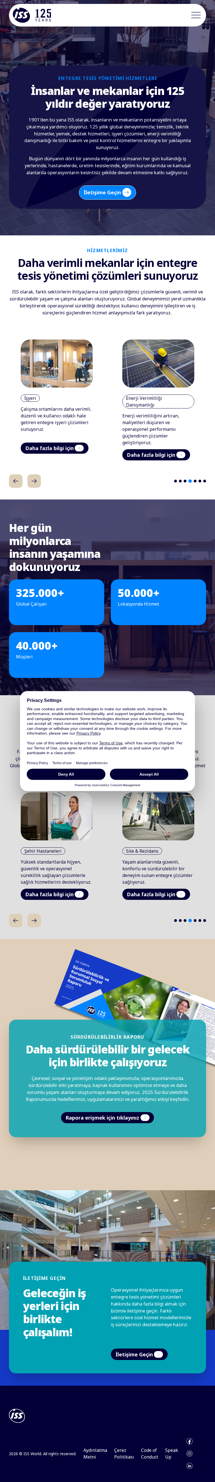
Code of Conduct (149, 1453)
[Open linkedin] (189, 1465)
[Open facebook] (189, 1441)
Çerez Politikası (124, 1453)
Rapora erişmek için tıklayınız (102, 1117)
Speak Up (171, 1453)
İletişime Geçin (102, 192)
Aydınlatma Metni (95, 1453)
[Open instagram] (189, 1453)
